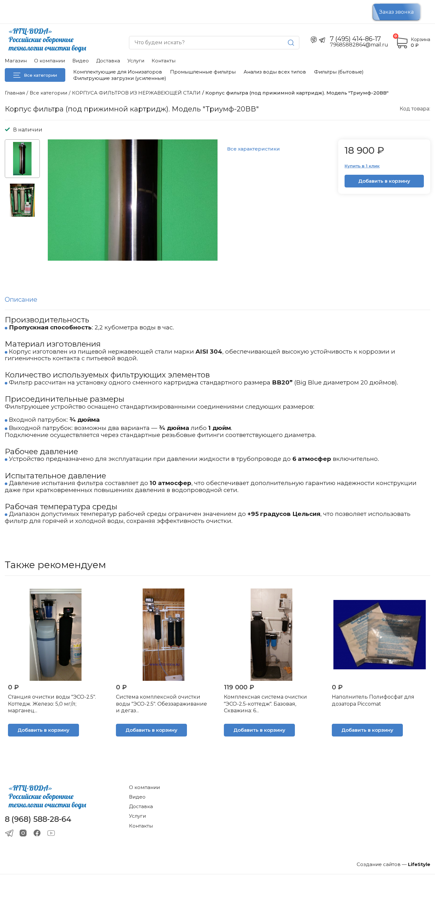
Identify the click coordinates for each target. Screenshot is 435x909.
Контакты (163, 61)
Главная (15, 93)
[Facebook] (37, 833)
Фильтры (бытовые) (339, 72)
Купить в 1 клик (362, 165)
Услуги (135, 61)
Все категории (40, 75)
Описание (21, 299)
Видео (80, 61)
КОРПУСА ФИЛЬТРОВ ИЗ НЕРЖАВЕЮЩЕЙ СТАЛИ (136, 93)
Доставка (108, 61)
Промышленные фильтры (203, 72)
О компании (49, 61)
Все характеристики (253, 149)
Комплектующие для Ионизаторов (117, 72)
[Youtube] (51, 833)
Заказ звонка (396, 12)
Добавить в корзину (384, 181)
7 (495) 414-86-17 (355, 39)
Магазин (16, 61)
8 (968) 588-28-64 (38, 819)
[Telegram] (9, 833)
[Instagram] (23, 833)
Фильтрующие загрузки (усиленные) (119, 78)
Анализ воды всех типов (275, 72)
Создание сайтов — (393, 864)
